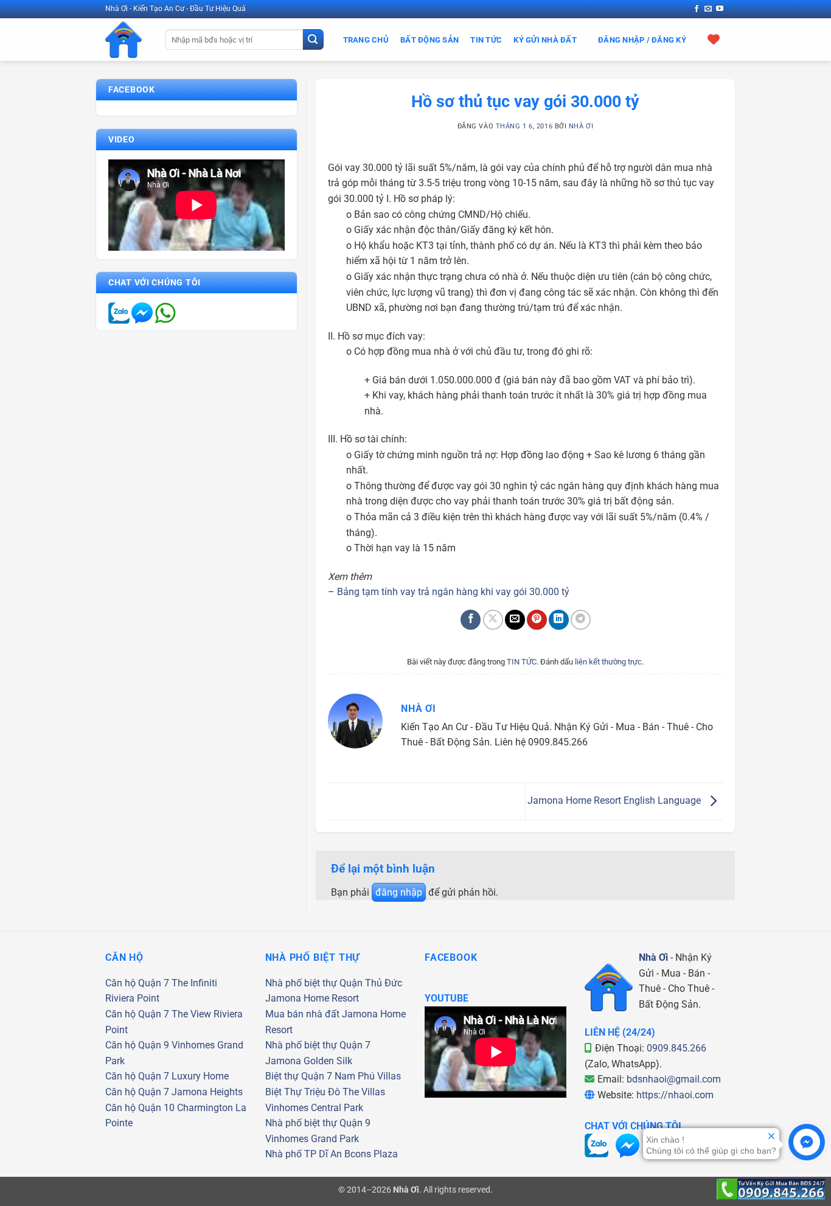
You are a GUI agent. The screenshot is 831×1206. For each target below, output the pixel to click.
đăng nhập (398, 892)
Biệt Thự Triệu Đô (302, 1092)
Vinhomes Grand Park (312, 1139)
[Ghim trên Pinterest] (537, 620)
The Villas (363, 1092)
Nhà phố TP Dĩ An (303, 1154)
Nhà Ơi (581, 126)
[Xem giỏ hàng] (714, 39)
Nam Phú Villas (368, 1076)
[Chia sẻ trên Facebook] (471, 620)
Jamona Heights (207, 1092)
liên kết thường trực (608, 661)
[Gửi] (313, 39)
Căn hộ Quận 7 (137, 983)
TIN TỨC (522, 661)
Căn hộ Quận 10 (140, 1108)
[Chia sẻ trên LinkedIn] (559, 620)
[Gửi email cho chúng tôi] (708, 9)
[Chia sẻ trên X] (493, 620)
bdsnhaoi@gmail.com (674, 1079)
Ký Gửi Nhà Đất (545, 39)
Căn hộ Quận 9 (137, 1045)
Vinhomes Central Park (314, 1108)
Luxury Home (200, 1076)
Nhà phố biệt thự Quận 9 (317, 1123)
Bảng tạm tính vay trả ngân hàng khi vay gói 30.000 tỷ (453, 592)
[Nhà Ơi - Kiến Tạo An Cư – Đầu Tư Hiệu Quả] (126, 39)
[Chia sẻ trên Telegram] (581, 620)
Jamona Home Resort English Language (615, 800)
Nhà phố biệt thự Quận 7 (317, 1045)
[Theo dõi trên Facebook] (696, 9)
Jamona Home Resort (312, 998)
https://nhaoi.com (675, 1095)
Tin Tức (486, 39)
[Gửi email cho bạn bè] (515, 620)
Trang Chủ (366, 39)
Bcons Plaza (371, 1154)
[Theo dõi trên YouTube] (719, 9)
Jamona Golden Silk (308, 1061)
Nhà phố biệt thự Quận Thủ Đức (333, 983)
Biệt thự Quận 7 (298, 1076)
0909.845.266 (676, 1048)
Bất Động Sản (429, 39)
